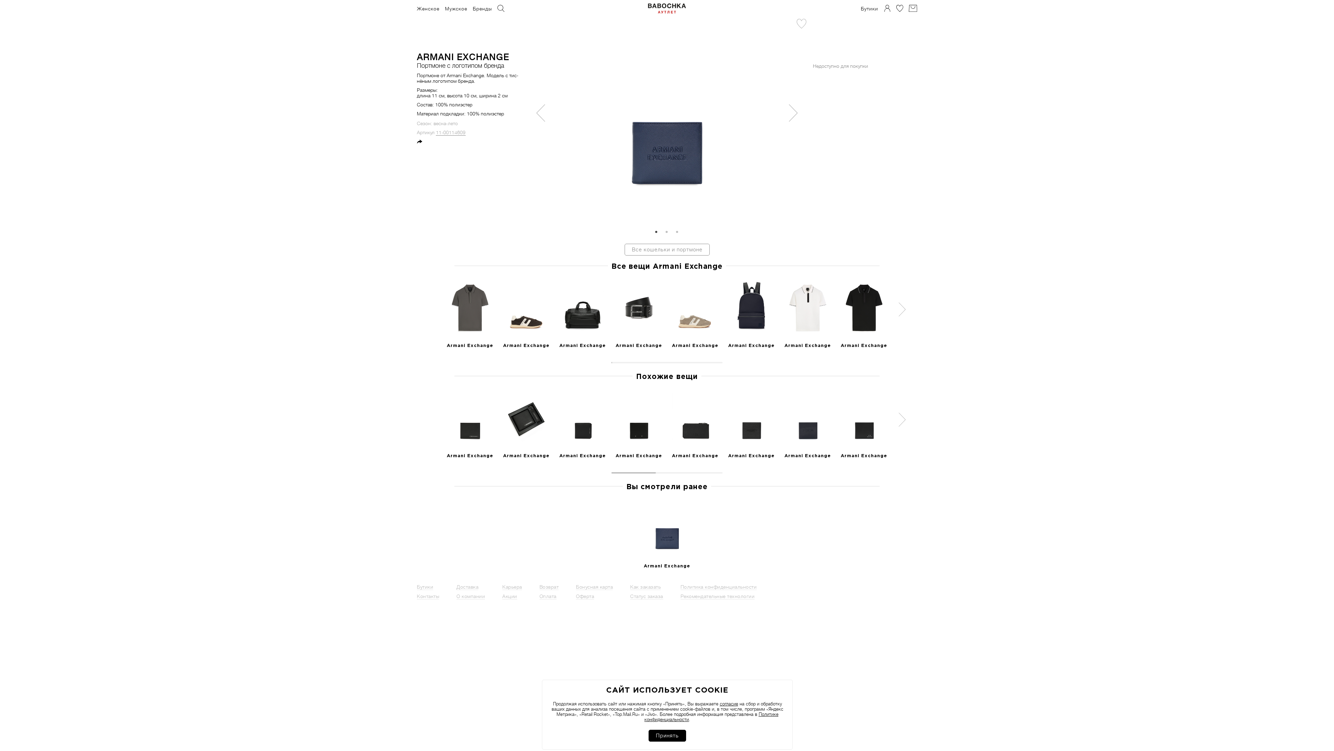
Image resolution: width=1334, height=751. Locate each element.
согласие (729, 703)
